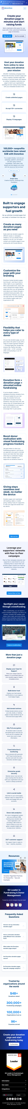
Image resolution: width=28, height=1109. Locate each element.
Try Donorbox (14, 1044)
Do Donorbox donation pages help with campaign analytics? (12, 967)
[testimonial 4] (15, 194)
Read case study (14, 170)
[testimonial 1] (11, 194)
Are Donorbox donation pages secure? (12, 957)
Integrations (6, 1089)
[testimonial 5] (16, 194)
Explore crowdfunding (14, 645)
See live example (19, 36)
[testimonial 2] (12, 194)
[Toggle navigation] (25, 8)
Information (5, 1081)
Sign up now (7, 36)
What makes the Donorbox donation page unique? (11, 947)
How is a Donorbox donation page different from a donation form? (12, 936)
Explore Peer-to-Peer (14, 593)
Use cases (5, 1085)
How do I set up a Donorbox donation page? (11, 925)
